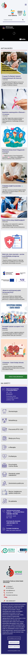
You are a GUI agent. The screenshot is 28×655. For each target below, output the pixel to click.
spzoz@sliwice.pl (10, 590)
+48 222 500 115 (12, 523)
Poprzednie (2, 551)
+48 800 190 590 (12, 514)
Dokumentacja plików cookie (14, 650)
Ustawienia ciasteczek (14, 638)
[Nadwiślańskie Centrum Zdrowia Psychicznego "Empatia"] (12, 12)
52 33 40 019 (9, 592)
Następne (25, 551)
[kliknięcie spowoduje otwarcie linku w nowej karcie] (9, 551)
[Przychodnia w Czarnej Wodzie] (22, 13)
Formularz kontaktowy (12, 595)
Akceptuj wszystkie (14, 646)
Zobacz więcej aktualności (16, 376)
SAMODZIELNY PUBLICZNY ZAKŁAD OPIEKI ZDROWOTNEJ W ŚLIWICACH (7, 5)
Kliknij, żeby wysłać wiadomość (13, 530)
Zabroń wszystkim (14, 642)
